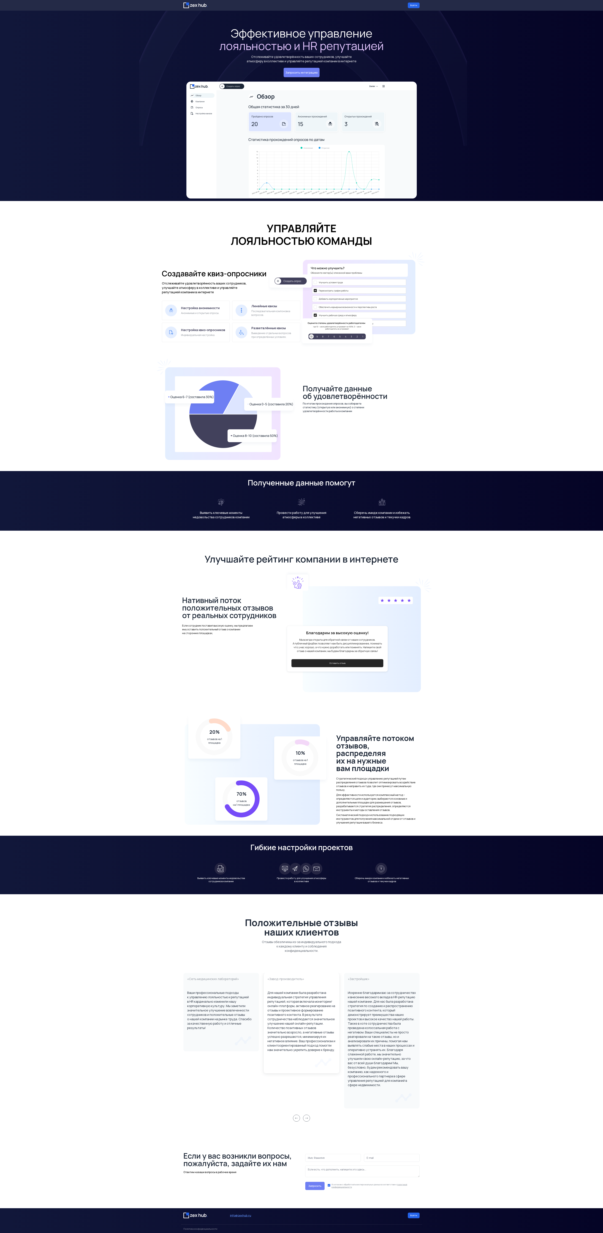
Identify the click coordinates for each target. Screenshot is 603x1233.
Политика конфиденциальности (200, 1228)
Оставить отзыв (337, 663)
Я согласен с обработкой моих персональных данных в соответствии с (369, 1185)
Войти (413, 5)
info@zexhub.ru (240, 1215)
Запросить (314, 1186)
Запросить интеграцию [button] (301, 72)
